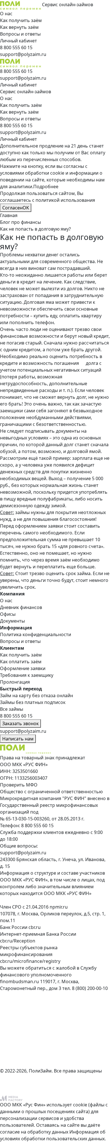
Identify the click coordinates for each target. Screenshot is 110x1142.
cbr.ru (34, 927)
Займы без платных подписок (32, 702)
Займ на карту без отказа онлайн (36, 695)
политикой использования (65, 200)
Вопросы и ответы (20, 34)
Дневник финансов (21, 607)
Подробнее (45, 186)
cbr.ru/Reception (17, 941)
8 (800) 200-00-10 (90, 988)
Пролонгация (15, 682)
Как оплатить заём (20, 661)
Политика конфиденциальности (35, 634)
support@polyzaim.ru (23, 853)
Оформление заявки (22, 668)
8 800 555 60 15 (37, 825)
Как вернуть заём (19, 27)
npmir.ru (59, 907)
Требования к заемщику (26, 675)
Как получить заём (21, 20)
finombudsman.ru (19, 981)
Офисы (8, 614)
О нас (6, 13)
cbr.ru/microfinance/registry (30, 961)
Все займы (11, 709)
